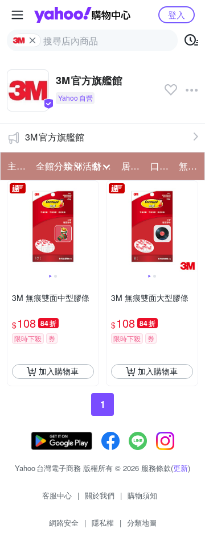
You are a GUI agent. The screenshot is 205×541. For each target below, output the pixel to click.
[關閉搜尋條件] (32, 40)
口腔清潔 (161, 165)
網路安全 (64, 522)
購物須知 (142, 495)
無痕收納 (189, 165)
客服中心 (57, 495)
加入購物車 (59, 371)
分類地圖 (142, 522)
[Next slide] (91, 226)
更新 (180, 467)
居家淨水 (132, 165)
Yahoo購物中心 (82, 15)
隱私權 (103, 522)
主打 (16, 165)
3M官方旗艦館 (54, 136)
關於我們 (99, 495)
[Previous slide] (14, 226)
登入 (176, 14)
